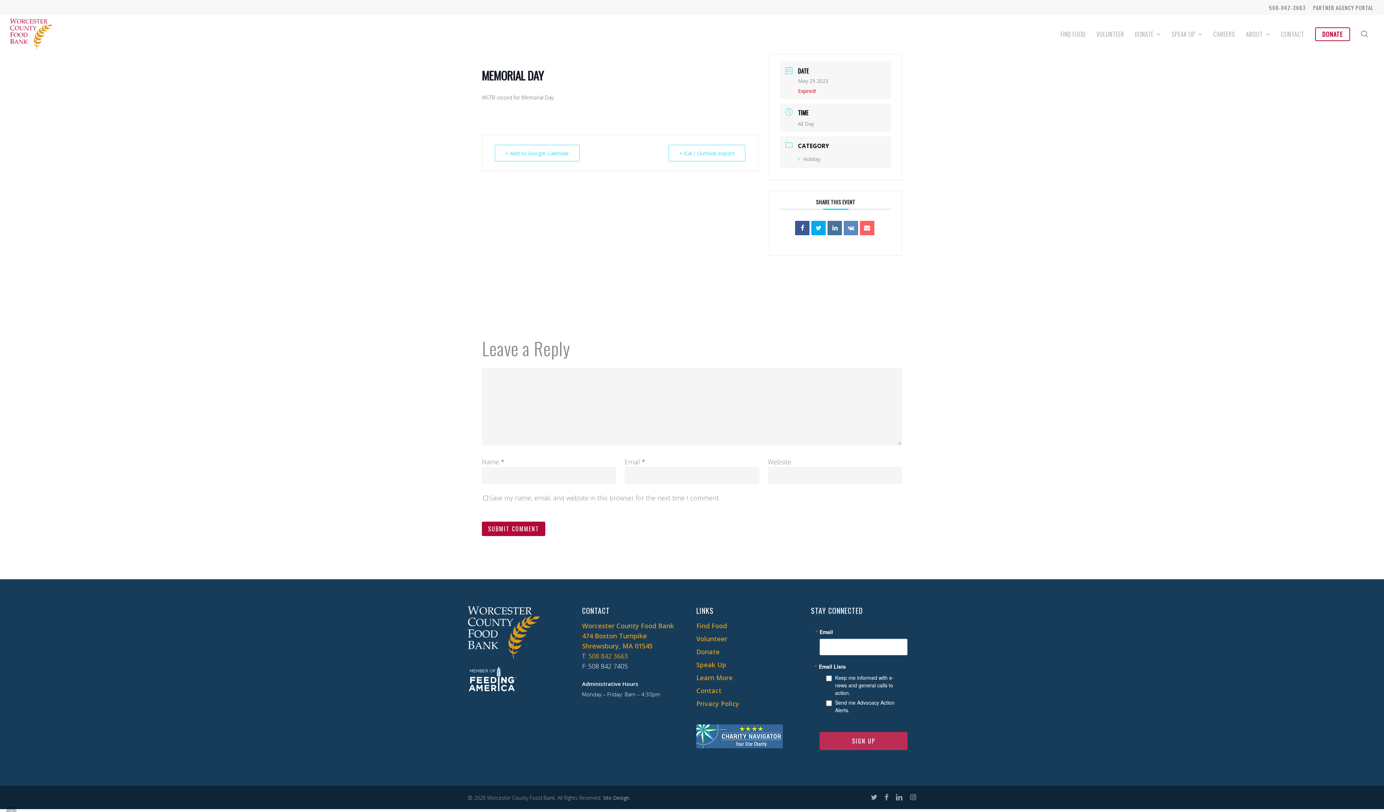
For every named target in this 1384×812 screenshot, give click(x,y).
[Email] (867, 228)
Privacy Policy (717, 703)
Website (779, 462)
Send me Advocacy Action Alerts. (865, 706)
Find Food (711, 625)
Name (493, 462)
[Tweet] (818, 228)
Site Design (616, 797)
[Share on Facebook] (802, 228)
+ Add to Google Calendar (537, 153)
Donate (708, 651)
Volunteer (711, 638)
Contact (709, 690)
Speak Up (711, 664)
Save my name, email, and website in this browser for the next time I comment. (604, 498)
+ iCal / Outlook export (707, 153)
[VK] (851, 228)
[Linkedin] (835, 228)
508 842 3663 (608, 656)
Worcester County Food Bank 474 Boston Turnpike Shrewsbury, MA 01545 (628, 635)
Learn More (714, 677)
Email (635, 462)
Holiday (811, 159)
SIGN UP (863, 741)
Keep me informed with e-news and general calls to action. (864, 685)
